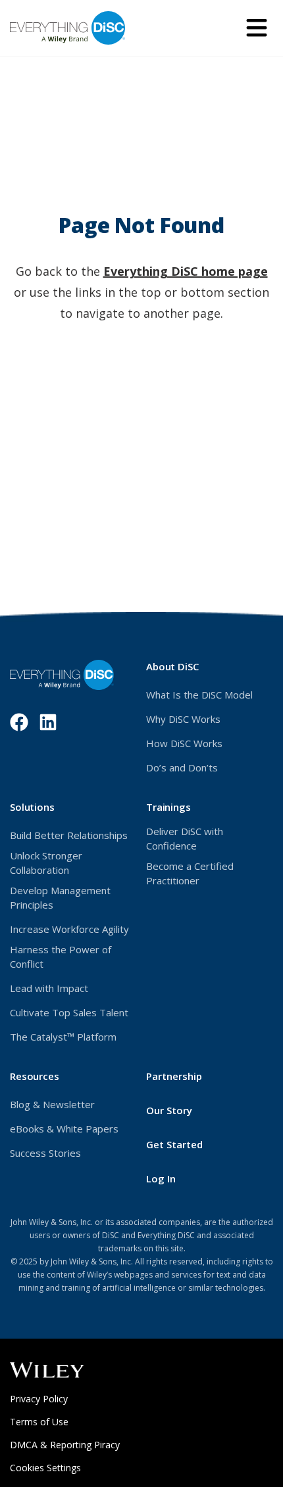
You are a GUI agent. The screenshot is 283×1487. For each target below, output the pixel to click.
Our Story (169, 1110)
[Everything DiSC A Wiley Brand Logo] (67, 28)
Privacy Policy (56, 1398)
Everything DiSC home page (185, 271)
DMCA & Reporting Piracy (65, 1444)
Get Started (174, 1144)
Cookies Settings (45, 1467)
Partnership (174, 1076)
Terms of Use (57, 1421)
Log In (180, 1178)
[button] (256, 28)
